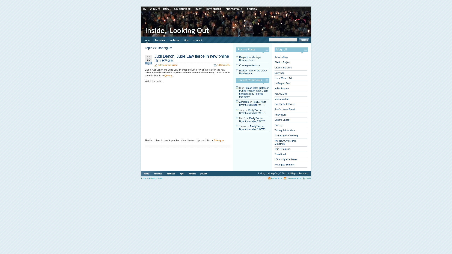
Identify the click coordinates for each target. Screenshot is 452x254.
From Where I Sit (283, 78)
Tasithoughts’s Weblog (286, 135)
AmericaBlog (281, 57)
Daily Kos (279, 73)
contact (198, 40)
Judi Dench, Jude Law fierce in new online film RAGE (191, 58)
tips (186, 40)
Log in (308, 178)
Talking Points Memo (285, 130)
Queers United (282, 120)
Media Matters (282, 99)
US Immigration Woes (286, 159)
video (174, 65)
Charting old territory (249, 65)
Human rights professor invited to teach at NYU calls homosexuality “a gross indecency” (254, 92)
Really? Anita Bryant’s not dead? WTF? (252, 103)
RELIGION (252, 9)
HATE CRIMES (213, 9)
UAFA (166, 9)
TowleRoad (280, 154)
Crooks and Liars (283, 67)
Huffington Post (282, 83)
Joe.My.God (281, 93)
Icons (143, 178)
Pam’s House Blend (285, 109)
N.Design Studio (156, 178)
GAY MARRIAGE (182, 9)
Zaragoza (244, 102)
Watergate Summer (284, 164)
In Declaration (282, 88)
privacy (203, 173)
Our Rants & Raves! (285, 104)
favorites (160, 40)
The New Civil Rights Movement (285, 142)
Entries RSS (276, 178)
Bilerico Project (282, 62)
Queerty (168, 75)
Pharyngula (280, 114)
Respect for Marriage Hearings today (250, 59)
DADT (198, 9)
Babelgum (219, 140)
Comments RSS (294, 178)
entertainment (164, 65)
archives (174, 40)
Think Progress (282, 149)
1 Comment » (223, 65)
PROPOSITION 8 (234, 9)
